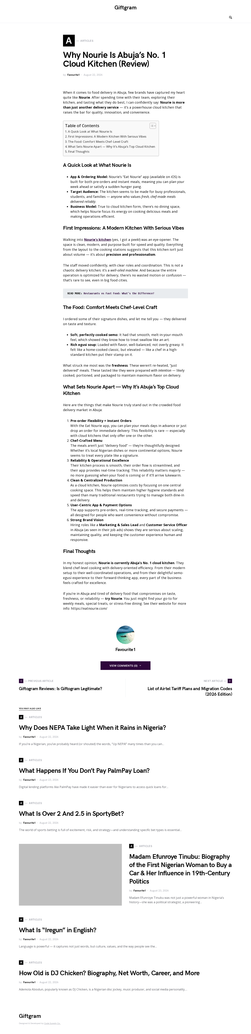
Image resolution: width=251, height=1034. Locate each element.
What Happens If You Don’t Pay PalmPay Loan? (84, 771)
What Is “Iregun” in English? (57, 930)
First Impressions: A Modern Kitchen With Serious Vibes (107, 136)
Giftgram (125, 7)
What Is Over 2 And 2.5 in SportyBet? (71, 814)
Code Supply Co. (52, 1023)
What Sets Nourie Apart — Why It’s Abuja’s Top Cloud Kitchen (111, 147)
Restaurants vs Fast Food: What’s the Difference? (119, 293)
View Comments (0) (124, 665)
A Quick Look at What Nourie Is (90, 132)
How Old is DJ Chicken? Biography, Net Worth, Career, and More (109, 973)
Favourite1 (73, 74)
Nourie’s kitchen (97, 239)
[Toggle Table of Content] (151, 126)
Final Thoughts (78, 152)
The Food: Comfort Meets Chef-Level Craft (98, 142)
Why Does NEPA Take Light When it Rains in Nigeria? (92, 728)
